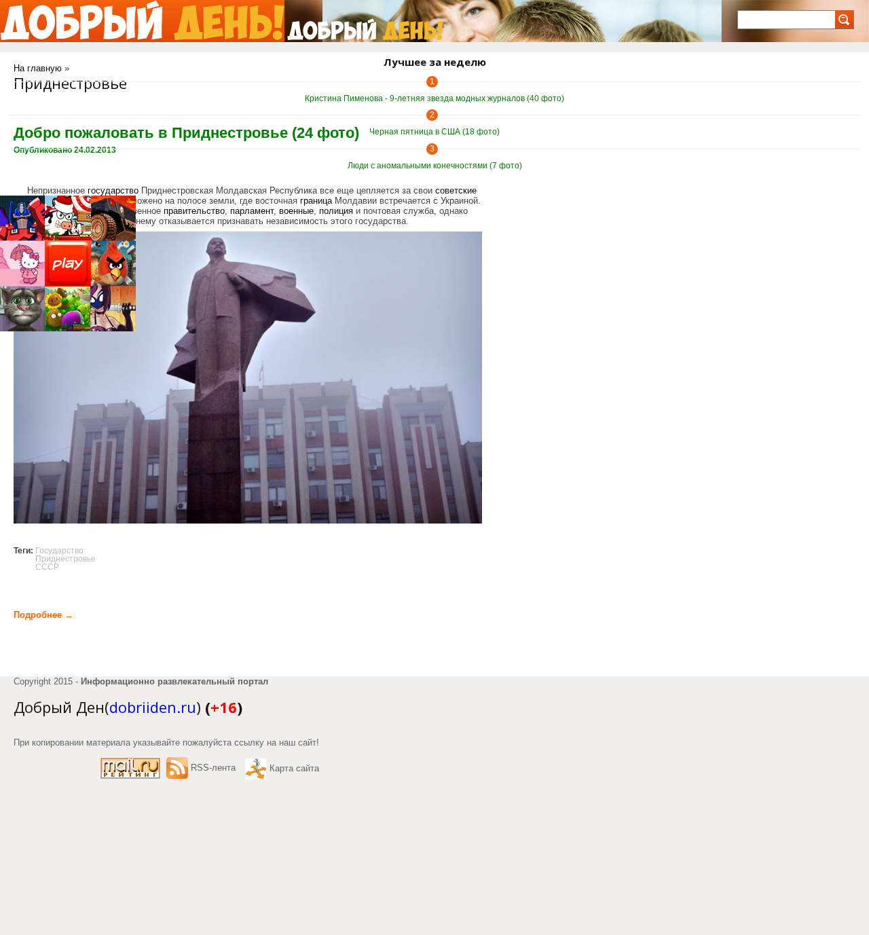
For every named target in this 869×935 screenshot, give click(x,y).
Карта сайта (294, 768)
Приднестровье (65, 559)
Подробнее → (43, 615)
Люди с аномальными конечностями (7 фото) (435, 166)
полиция (336, 211)
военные (296, 211)
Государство (59, 551)
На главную (38, 68)
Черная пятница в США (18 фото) (434, 132)
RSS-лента (213, 768)
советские (456, 190)
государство (113, 190)
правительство (194, 211)
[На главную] (142, 21)
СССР (47, 567)
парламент (252, 211)
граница (316, 201)
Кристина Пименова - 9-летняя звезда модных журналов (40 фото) (434, 98)
